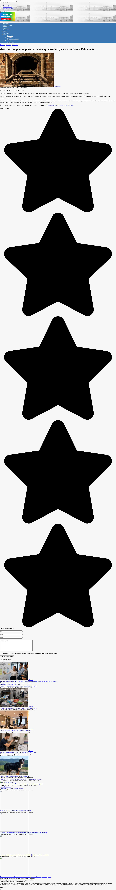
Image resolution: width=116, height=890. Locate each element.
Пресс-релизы (11, 42)
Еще (4, 34)
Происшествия (7, 25)
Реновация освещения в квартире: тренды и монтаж (15, 730)
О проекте (6, 5)
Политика (6, 28)
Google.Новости (68, 105)
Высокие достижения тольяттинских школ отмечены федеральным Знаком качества (24, 855)
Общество (6, 23)
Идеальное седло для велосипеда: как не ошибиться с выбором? (18, 686)
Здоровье (9, 37)
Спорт (5, 26)
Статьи (9, 40)
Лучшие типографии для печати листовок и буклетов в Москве (18, 708)
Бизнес (5, 31)
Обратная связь (7, 7)
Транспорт (10, 36)
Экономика (6, 29)
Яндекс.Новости (58, 105)
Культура (6, 33)
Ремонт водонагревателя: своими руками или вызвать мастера (18, 752)
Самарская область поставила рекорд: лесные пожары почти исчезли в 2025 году (23, 832)
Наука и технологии (13, 39)
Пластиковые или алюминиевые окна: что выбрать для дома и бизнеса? (21, 779)
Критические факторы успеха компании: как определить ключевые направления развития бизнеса (28, 681)
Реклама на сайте (8, 8)
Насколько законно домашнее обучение (11, 788)
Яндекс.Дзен (49, 105)
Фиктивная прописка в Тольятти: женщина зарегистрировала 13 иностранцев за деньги (25, 877)
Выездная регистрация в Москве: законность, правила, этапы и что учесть (21, 783)
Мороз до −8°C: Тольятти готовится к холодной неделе (16, 810)
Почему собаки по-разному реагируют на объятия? (15, 776)
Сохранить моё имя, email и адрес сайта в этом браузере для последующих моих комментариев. (29, 653)
